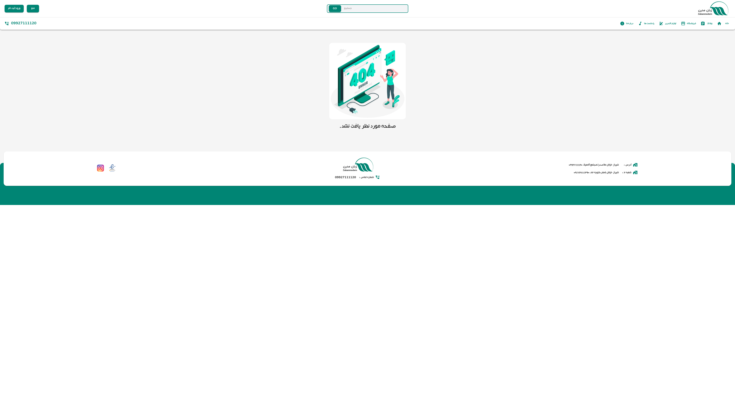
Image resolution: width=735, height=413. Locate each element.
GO (335, 9)
